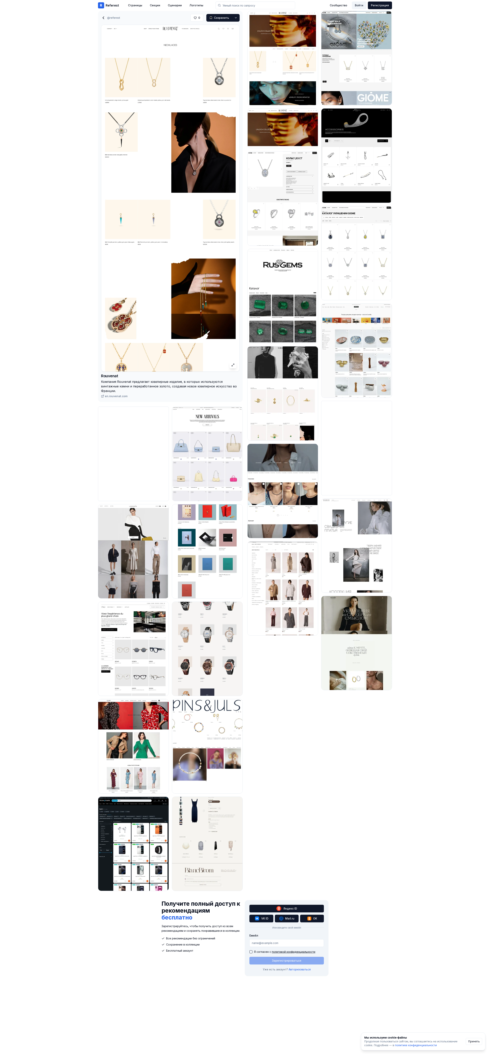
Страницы (135, 5)
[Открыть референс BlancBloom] (207, 844)
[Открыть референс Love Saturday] (282, 491)
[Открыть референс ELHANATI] (282, 393)
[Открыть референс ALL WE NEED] (282, 588)
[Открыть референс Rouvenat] (282, 58)
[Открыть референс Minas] (356, 156)
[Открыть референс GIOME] (282, 198)
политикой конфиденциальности (293, 951)
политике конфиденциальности (416, 1045)
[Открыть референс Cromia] (207, 454)
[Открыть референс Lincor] (207, 649)
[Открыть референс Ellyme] (133, 746)
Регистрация (380, 5)
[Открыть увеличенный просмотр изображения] (232, 365)
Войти (359, 5)
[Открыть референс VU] (133, 649)
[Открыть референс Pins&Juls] (207, 746)
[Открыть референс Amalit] (356, 643)
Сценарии (175, 5)
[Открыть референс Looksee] (133, 551)
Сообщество (338, 5)
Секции (155, 5)
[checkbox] (250, 951)
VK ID (264, 918)
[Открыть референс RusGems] (282, 296)
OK (315, 918)
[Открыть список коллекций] (236, 18)
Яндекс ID (290, 908)
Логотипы (196, 5)
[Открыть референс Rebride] (356, 546)
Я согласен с (284, 951)
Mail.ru (289, 918)
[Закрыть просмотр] (103, 18)
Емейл (253, 935)
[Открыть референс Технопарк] (133, 844)
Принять (474, 1041)
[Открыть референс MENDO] (207, 551)
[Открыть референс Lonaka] (356, 351)
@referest (113, 17)
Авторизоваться (300, 969)
